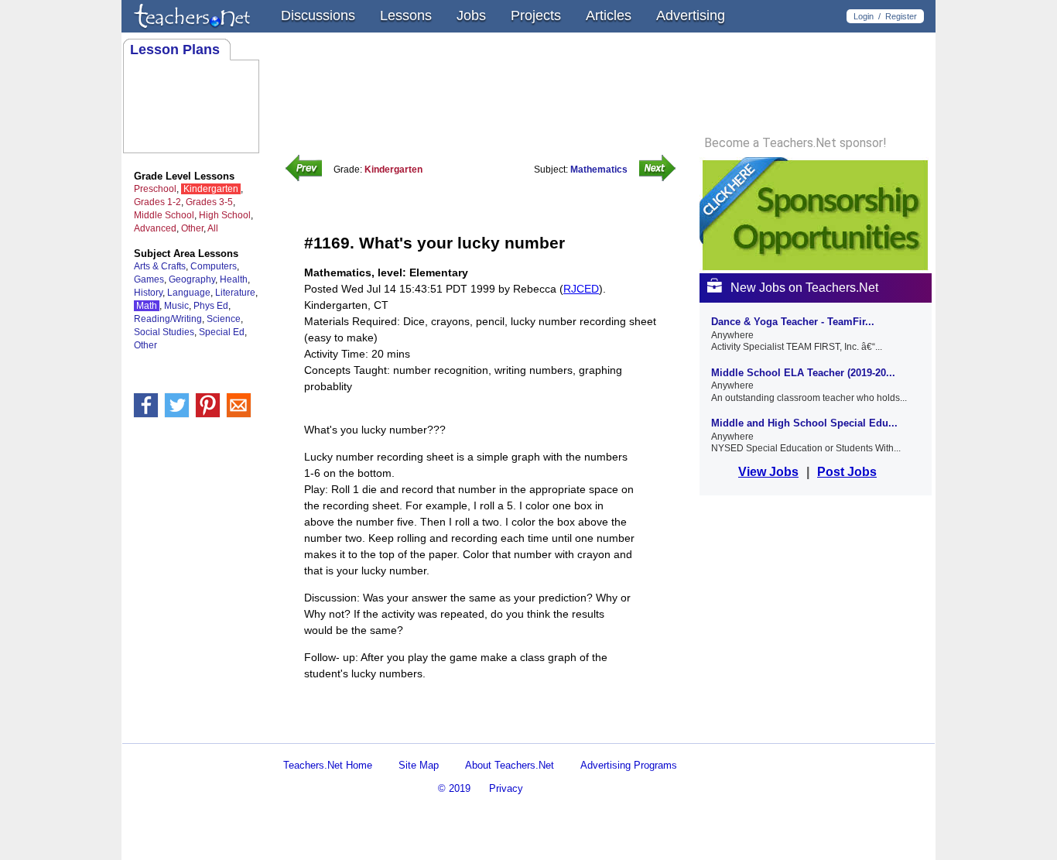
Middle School (164, 215)
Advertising (690, 15)
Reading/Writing (168, 319)
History (148, 292)
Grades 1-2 (157, 202)
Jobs (471, 15)
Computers (213, 266)
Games (149, 279)
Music (176, 305)
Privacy (506, 788)
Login (863, 16)
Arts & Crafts (160, 266)
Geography (192, 279)
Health (234, 279)
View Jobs (768, 471)
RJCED (581, 289)
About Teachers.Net (509, 765)
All (212, 228)
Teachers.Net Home (327, 765)
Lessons (406, 15)
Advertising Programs (628, 765)
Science (224, 319)
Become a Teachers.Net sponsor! (795, 143)
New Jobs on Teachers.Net (804, 287)
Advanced (155, 228)
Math (146, 305)
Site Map (419, 765)
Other (192, 228)
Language (188, 292)
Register (901, 16)
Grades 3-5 (209, 202)
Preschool (155, 188)
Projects (536, 15)
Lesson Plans (175, 49)
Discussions (318, 15)
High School (225, 215)
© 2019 (454, 788)
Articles (608, 15)
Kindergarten (210, 188)
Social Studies (164, 332)
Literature (235, 292)
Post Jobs (847, 471)
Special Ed (222, 332)
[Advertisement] (485, 729)
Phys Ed (210, 305)
